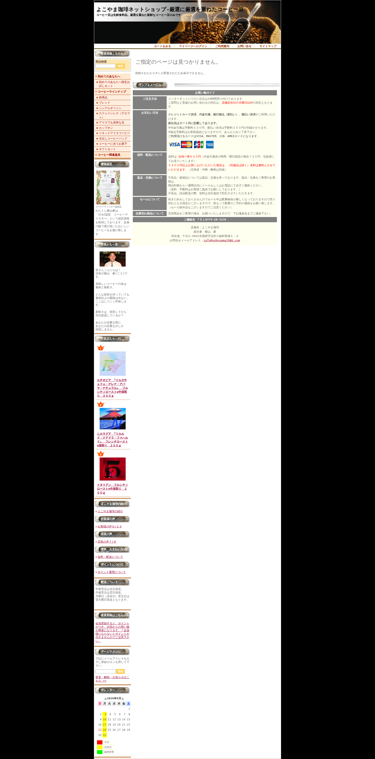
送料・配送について (110, 556)
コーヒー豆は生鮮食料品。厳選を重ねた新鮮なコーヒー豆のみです (138, 15)
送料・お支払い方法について (115, 551)
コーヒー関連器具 (109, 154)
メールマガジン (111, 651)
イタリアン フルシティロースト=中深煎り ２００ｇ (112, 488)
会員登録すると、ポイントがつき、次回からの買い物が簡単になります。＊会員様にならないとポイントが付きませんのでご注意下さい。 (112, 632)
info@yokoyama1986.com (222, 240)
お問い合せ (244, 46)
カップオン (106, 127)
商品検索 (101, 61)
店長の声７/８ (107, 541)
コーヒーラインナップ (112, 91)
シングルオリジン (110, 108)
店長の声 (106, 534)
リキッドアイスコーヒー (114, 133)
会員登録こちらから (113, 53)
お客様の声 (108, 518)
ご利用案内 (222, 46)
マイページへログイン (193, 46)
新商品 (103, 97)
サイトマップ (268, 46)
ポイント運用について (112, 572)
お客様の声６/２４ (110, 526)
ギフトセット (107, 149)
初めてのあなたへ (109, 76)
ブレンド (104, 102)
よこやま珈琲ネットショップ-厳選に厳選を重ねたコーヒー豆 (170, 9)
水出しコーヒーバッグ (113, 138)
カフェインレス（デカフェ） (114, 115)
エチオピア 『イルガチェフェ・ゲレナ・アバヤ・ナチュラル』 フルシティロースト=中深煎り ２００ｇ (112, 388)
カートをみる (162, 46)
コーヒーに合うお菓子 (113, 143)
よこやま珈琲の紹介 (113, 503)
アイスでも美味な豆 (111, 122)
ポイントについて (112, 564)
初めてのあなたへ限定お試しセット (114, 83)
